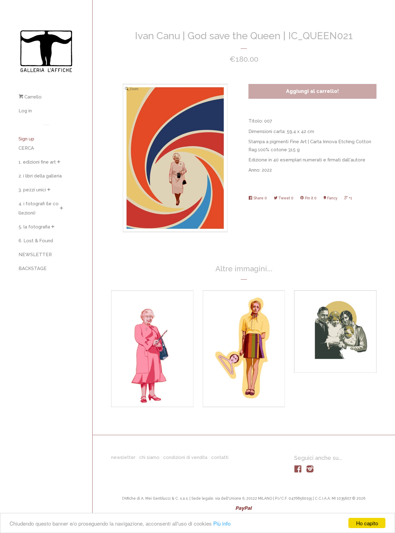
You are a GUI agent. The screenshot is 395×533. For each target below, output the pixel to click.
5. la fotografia (34, 227)
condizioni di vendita (185, 457)
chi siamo (149, 457)
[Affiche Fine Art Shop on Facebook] (298, 470)
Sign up (26, 139)
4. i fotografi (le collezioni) (39, 208)
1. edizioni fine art (37, 162)
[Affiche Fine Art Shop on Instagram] (310, 470)
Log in (25, 111)
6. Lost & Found (36, 241)
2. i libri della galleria (40, 176)
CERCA (26, 148)
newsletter (123, 457)
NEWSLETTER (35, 254)
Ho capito (367, 523)
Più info (222, 523)
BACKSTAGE (33, 268)
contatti (219, 457)
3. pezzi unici (32, 190)
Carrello (32, 97)
